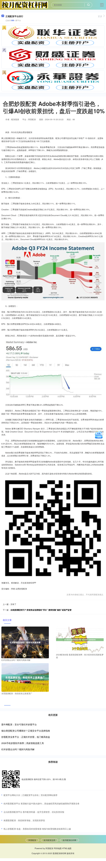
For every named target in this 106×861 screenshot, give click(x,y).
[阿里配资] (25, 4)
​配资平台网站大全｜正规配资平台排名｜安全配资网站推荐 (30, 795)
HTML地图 (66, 848)
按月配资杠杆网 (69, 840)
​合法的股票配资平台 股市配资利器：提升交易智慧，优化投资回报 (34, 811)
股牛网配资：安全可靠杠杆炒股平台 (19, 724)
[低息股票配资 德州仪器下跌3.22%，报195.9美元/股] (10, 779)
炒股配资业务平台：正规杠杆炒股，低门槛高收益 (25, 736)
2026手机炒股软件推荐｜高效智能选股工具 (22, 743)
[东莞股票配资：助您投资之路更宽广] (25, 677)
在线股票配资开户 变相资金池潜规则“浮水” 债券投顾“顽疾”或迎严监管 (40, 609)
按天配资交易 (49, 840)
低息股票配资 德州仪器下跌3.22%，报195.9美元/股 (44, 779)
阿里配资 (32, 840)
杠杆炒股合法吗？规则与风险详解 (18, 749)
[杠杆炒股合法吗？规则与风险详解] (25, 642)
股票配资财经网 (59, 853)
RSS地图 (58, 848)
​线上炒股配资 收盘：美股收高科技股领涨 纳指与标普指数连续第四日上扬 (37, 828)
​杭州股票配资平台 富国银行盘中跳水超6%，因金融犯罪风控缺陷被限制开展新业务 (42, 803)
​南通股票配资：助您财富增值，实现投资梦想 (24, 820)
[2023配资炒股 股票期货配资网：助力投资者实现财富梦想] (80, 639)
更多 (100, 16)
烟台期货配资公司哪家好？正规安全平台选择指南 (25, 730)
